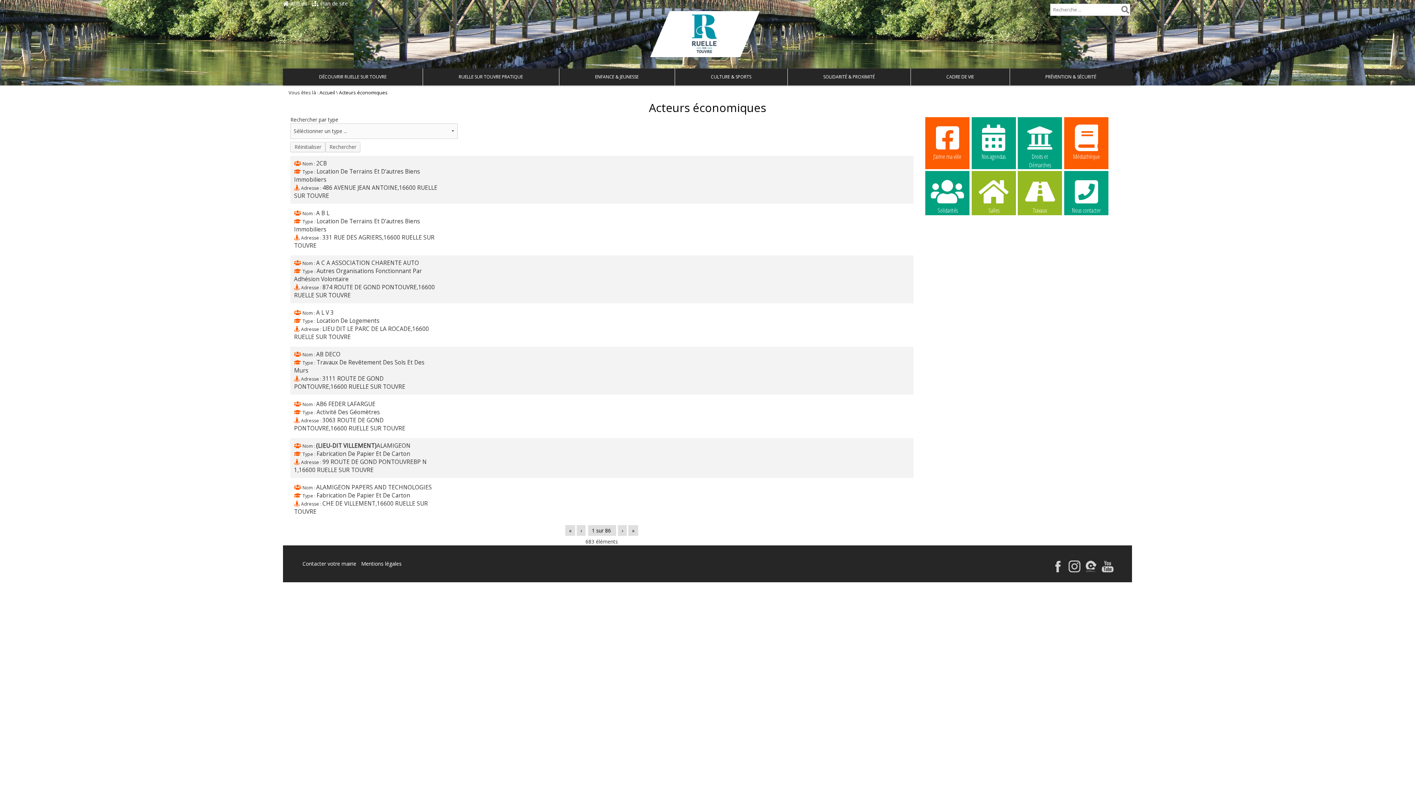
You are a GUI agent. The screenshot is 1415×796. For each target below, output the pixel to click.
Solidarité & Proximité (849, 77)
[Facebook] (1058, 570)
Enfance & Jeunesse (617, 77)
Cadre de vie (960, 77)
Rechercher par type (314, 119)
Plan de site (333, 3)
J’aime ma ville (947, 157)
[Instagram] (1074, 570)
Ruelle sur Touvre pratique (491, 77)
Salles (993, 210)
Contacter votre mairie (329, 563)
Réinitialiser (307, 146)
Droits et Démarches (1040, 157)
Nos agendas (994, 157)
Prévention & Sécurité (1070, 77)
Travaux (1040, 210)
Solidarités (947, 210)
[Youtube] (1108, 570)
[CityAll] (1091, 570)
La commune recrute (947, 257)
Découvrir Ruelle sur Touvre (353, 77)
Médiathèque (1086, 157)
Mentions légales (381, 563)
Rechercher (342, 146)
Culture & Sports (731, 77)
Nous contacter (1086, 210)
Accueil (298, 3)
